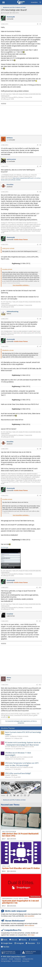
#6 (40, 319)
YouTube (6, 947)
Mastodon (31, 943)
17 (5, 906)
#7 (40, 346)
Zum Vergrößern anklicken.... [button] (21, 285)
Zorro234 (7, 746)
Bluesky (24, 940)
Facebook (34, 940)
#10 (40, 587)
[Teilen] (37, 24)
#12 (40, 685)
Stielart (7, 757)
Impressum (4, 959)
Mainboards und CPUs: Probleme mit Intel (22, 746)
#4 (40, 192)
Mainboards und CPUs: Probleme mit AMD (21, 757)
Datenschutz (25, 961)
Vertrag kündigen (6, 961)
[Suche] (40, 2)
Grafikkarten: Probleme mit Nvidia (19, 736)
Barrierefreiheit (16, 961)
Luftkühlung (14, 775)
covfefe (7, 767)
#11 (40, 621)
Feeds (5, 940)
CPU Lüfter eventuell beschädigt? (18, 773)
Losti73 (7, 736)
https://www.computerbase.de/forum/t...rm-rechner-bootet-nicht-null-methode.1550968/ (21, 179)
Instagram (20, 943)
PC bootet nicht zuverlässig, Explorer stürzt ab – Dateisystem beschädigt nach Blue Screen (23, 743)
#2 (40, 145)
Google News (7, 943)
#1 (40, 24)
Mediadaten (17, 959)
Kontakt (11, 959)
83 (5, 871)
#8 (40, 449)
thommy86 (6, 13)
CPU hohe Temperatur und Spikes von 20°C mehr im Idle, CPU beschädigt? (22, 764)
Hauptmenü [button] (3, 2)
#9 (40, 495)
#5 (40, 244)
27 (5, 839)
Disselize (7, 775)
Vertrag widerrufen (27, 959)
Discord (14, 940)
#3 (40, 166)
